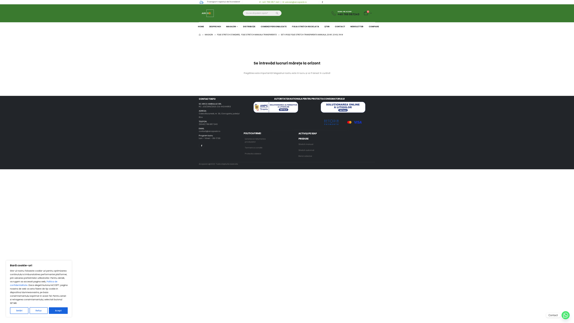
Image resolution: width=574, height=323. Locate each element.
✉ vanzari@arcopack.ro (294, 2)
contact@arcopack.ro (209, 131)
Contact (340, 26)
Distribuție (249, 26)
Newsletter (356, 26)
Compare (374, 26)
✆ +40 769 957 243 (269, 2)
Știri (327, 26)
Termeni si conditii (253, 147)
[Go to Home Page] (200, 34)
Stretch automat (306, 150)
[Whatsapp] (566, 315)
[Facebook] (322, 2)
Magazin (231, 26)
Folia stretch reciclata (305, 26)
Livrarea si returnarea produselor (255, 140)
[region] (39, 288)
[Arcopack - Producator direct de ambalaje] (206, 13)
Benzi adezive (305, 156)
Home (201, 26)
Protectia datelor (253, 153)
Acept (58, 310)
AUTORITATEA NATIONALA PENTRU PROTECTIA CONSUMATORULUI (309, 98)
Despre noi (215, 26)
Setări (19, 310)
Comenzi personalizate (273, 26)
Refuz (39, 310)
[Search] (277, 13)
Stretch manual (306, 144)
